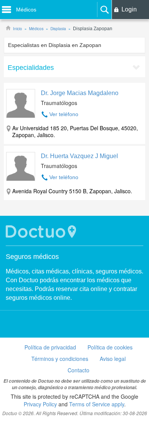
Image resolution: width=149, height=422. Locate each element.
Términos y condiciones (59, 358)
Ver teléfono (63, 114)
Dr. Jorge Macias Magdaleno (79, 93)
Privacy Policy (40, 404)
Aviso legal (113, 358)
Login (129, 9)
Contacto (78, 370)
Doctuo (42, 231)
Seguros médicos (32, 256)
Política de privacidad (50, 347)
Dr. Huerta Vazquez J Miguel (79, 156)
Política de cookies (110, 347)
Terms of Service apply (96, 404)
